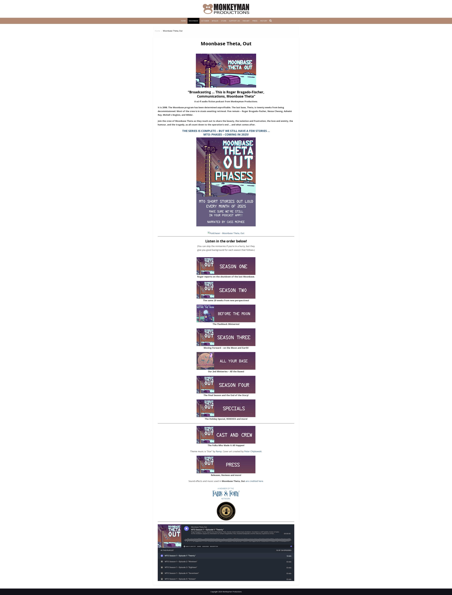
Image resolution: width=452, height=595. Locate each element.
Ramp (219, 451)
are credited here (254, 481)
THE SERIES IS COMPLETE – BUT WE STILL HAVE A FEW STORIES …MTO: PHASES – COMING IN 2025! (226, 132)
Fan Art (246, 21)
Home (183, 21)
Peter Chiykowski (253, 451)
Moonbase (193, 21)
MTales (215, 21)
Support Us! (234, 21)
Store (223, 21)
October (205, 21)
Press (254, 21)
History (263, 21)
